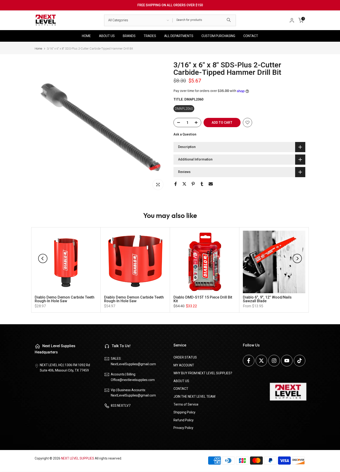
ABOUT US (107, 36)
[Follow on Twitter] (261, 360)
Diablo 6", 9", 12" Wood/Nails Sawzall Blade (267, 299)
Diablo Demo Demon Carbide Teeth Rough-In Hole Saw (64, 299)
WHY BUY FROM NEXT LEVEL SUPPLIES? (202, 373)
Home (38, 48)
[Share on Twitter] (184, 184)
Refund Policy (183, 420)
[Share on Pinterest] (193, 184)
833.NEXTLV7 (120, 405)
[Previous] (42, 258)
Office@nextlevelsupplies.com (133, 380)
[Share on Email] (211, 184)
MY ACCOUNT (183, 365)
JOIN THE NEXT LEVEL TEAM (194, 396)
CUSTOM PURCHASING (218, 36)
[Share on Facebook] (175, 184)
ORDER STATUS (185, 357)
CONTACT (250, 36)
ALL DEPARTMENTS (178, 36)
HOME (86, 36)
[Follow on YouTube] (287, 360)
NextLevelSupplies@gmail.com (133, 364)
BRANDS (129, 36)
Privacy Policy (183, 428)
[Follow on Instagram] (274, 360)
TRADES (150, 36)
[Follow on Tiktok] (299, 360)
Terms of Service (185, 404)
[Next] (297, 258)
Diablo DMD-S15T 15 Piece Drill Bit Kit (202, 299)
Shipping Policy (184, 412)
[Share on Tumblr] (202, 184)
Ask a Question (184, 134)
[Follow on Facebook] (248, 360)
